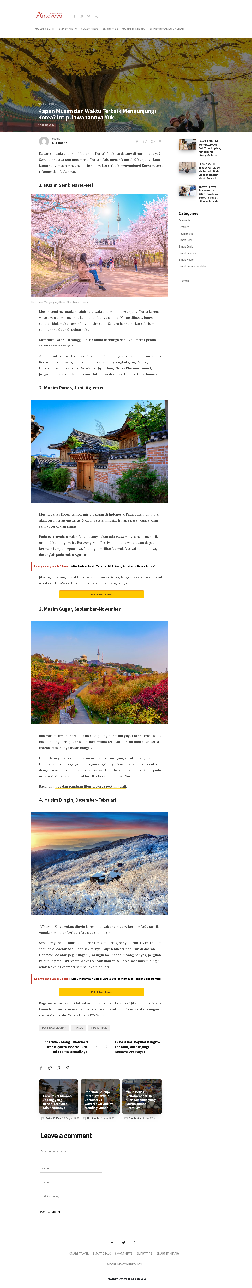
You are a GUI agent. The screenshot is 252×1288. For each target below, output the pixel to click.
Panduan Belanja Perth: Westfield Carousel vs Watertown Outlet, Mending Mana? (99, 1100)
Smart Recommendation (166, 29)
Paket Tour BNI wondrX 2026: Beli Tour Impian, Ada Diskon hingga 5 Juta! (210, 148)
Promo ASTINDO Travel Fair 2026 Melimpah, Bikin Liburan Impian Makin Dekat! (209, 171)
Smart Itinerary (133, 29)
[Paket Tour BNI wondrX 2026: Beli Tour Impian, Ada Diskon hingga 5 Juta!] (187, 145)
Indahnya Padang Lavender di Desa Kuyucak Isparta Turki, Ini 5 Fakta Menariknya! (66, 1047)
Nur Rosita (59, 143)
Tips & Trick (99, 1028)
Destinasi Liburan (54, 1028)
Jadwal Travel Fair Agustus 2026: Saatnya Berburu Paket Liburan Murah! (208, 194)
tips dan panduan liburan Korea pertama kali (90, 786)
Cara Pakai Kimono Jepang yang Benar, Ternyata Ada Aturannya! (57, 1102)
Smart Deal (185, 240)
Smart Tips (110, 29)
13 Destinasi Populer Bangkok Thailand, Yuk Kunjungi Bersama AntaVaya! (137, 1047)
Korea (78, 1028)
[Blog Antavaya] (49, 26)
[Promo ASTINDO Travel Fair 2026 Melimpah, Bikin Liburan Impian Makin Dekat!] (187, 167)
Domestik (184, 221)
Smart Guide (47, 104)
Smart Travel (45, 29)
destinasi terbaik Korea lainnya (133, 374)
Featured (184, 227)
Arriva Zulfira (53, 1118)
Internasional (186, 234)
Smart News (89, 29)
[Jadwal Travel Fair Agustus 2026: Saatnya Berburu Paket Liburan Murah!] (187, 190)
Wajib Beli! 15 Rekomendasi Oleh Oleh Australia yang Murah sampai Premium (141, 1100)
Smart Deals (68, 29)
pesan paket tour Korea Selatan (121, 1009)
